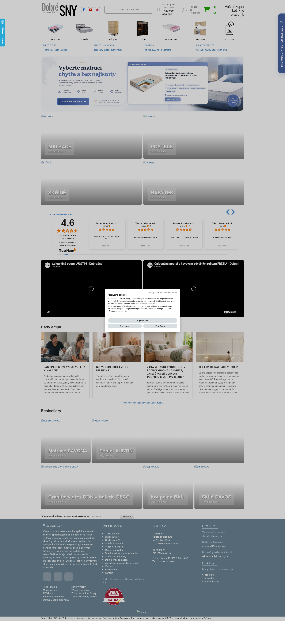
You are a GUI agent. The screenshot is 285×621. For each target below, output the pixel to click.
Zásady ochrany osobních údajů (162, 292)
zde (125, 311)
